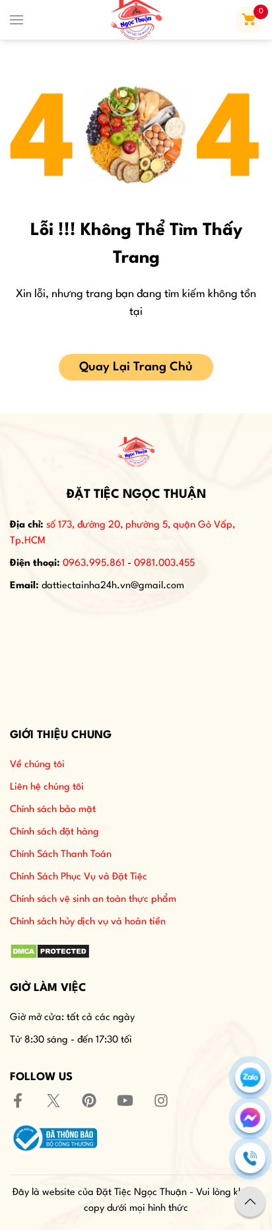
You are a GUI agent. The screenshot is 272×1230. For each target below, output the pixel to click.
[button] (16, 20)
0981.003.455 (164, 563)
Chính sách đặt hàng (54, 832)
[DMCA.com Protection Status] (50, 951)
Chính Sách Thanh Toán (61, 855)
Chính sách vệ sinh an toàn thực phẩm (93, 900)
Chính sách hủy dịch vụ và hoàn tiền (88, 922)
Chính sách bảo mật (53, 810)
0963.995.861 (94, 563)
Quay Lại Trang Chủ (136, 367)
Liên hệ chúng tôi (47, 787)
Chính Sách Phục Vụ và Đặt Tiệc (78, 877)
